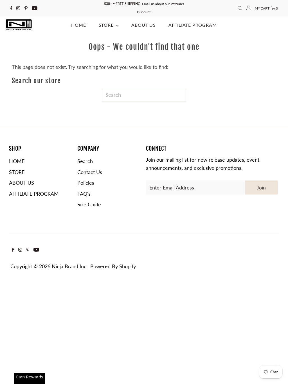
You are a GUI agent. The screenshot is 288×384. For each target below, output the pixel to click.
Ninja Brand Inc (69, 266)
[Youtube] (34, 8)
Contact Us (89, 172)
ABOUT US (21, 183)
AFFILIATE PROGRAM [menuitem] (192, 25)
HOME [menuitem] (78, 25)
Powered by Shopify (113, 266)
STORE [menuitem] (107, 25)
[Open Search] (240, 8)
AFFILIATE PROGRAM (34, 194)
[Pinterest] (26, 8)
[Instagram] (18, 8)
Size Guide (89, 204)
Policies (85, 183)
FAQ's (84, 194)
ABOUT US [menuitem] (143, 25)
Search (85, 161)
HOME (16, 161)
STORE (16, 172)
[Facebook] (11, 8)
